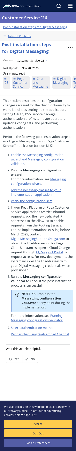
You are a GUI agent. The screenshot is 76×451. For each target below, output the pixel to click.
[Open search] (58, 6)
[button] (38, 36)
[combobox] (32, 61)
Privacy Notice (18, 411)
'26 (6, 82)
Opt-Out (38, 433)
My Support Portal (49, 252)
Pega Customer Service (20, 83)
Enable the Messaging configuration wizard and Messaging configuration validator (37, 159)
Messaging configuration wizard (38, 181)
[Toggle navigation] (70, 6)
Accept (38, 424)
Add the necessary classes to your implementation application (36, 192)
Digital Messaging (61, 81)
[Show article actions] (70, 48)
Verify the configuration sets (31, 201)
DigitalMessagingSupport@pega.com (38, 239)
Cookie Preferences (38, 443)
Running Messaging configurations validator (37, 318)
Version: (8, 60)
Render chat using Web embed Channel (40, 334)
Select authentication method (33, 328)
